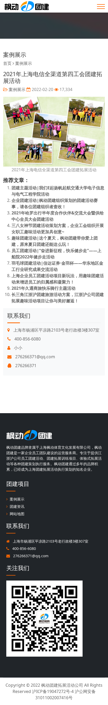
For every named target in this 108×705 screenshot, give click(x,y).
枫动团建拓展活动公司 (62, 685)
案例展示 (14, 54)
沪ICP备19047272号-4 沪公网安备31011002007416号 (64, 695)
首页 (7, 63)
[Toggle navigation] (101, 7)
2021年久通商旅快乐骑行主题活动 (43, 288)
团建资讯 (17, 506)
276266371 (25, 365)
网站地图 (17, 513)
